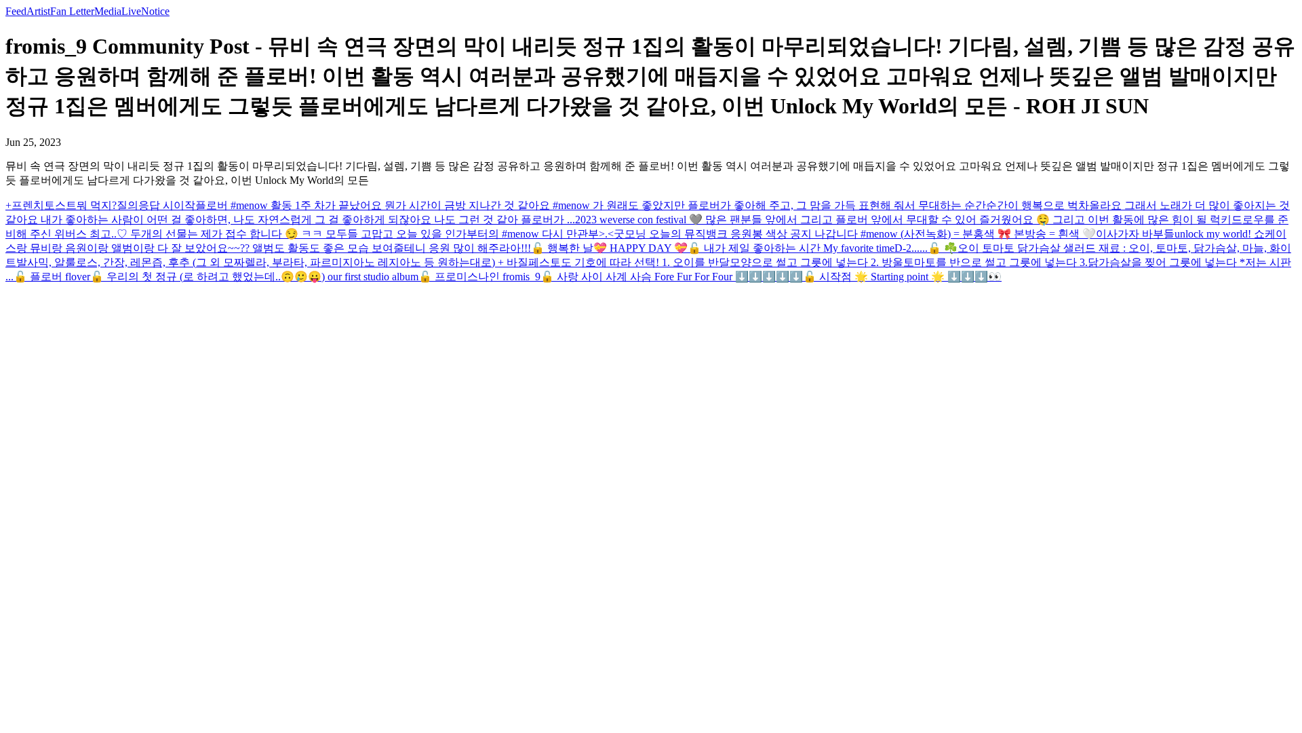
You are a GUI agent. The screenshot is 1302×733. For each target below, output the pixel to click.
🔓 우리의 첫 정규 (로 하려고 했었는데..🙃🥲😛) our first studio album (254, 276)
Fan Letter (72, 11)
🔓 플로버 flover (52, 276)
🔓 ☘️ (943, 248)
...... (919, 248)
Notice (155, 11)
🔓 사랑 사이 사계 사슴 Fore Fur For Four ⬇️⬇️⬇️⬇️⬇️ (671, 276)
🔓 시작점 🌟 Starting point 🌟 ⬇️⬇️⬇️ (895, 276)
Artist (38, 11)
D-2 (902, 248)
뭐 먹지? (97, 205)
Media (107, 11)
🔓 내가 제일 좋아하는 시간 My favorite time (791, 248)
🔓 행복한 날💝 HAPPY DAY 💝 (609, 248)
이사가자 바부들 (1135, 234)
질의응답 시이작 (156, 205)
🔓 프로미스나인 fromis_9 (479, 276)
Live (131, 11)
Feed (15, 11)
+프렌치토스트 (41, 205)
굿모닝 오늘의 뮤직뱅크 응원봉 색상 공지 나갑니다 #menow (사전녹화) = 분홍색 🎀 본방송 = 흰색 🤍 (855, 234)
